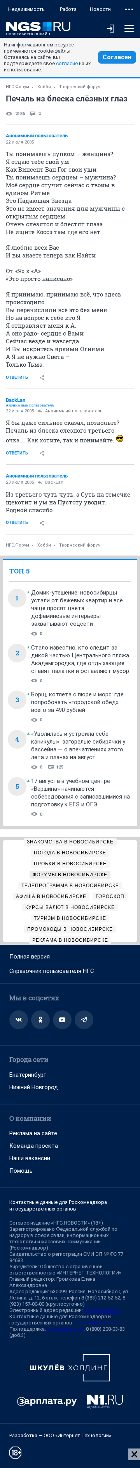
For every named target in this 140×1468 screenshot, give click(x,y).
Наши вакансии (29, 1158)
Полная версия (29, 956)
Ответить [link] (17, 377)
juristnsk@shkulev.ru (98, 1323)
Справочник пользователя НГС (51, 971)
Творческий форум (80, 86)
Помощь (21, 1170)
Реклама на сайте (33, 1133)
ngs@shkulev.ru (101, 1310)
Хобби (44, 86)
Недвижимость (26, 9)
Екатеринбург (27, 1074)
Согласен (117, 57)
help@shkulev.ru (65, 1329)
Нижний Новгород (33, 1087)
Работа (68, 9)
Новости (100, 9)
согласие (67, 63)
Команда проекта (33, 1145)
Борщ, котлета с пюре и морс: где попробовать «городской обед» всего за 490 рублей (77, 702)
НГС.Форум (17, 86)
